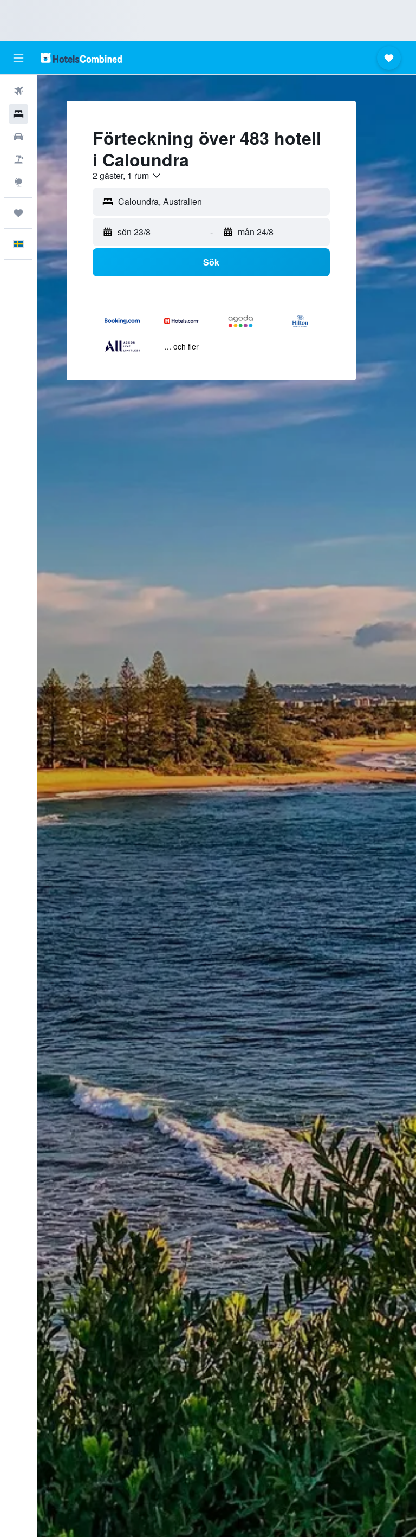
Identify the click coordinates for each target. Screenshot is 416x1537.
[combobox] (127, 175)
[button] (18, 58)
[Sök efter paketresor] (18, 159)
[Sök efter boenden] (18, 114)
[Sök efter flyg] (18, 91)
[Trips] (18, 213)
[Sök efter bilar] (18, 136)
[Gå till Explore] (18, 182)
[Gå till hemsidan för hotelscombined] (81, 58)
